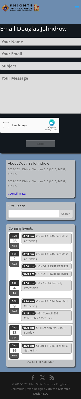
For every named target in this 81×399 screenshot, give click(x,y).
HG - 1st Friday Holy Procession (42, 285)
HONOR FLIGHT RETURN (45, 266)
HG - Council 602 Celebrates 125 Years (40, 315)
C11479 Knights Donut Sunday (44, 330)
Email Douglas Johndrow (33, 28)
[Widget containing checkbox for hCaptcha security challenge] (29, 125)
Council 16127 (17, 193)
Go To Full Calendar (40, 362)
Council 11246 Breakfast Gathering (45, 238)
